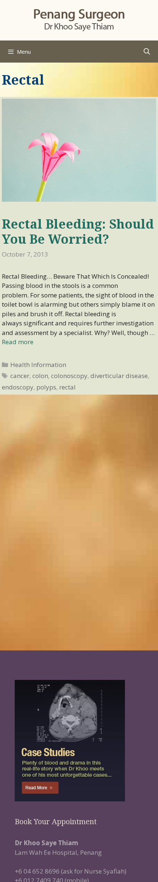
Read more (17, 342)
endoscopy (17, 387)
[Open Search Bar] (146, 51)
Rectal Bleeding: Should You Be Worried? (78, 231)
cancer (19, 375)
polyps (46, 387)
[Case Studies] (79, 740)
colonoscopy (69, 375)
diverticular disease (119, 375)
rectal (67, 387)
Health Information (38, 364)
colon (40, 375)
